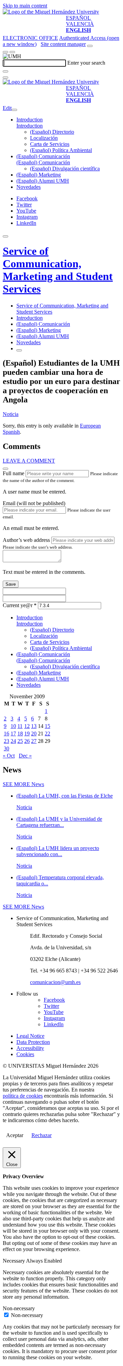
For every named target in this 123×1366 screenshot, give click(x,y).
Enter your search (86, 63)
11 (20, 726)
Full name (13, 473)
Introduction (29, 119)
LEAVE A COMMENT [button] (29, 461)
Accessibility (30, 1048)
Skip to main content (25, 6)
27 (34, 741)
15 (47, 726)
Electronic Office (30, 38)
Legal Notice (30, 1036)
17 (13, 733)
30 (6, 748)
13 (34, 726)
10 (13, 726)
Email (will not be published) (34, 503)
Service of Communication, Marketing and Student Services (58, 270)
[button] (29, 126)
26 (27, 741)
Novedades (28, 187)
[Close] (5, 469)
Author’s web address (26, 540)
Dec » (25, 756)
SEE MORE (23, 784)
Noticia (10, 414)
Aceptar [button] (14, 1135)
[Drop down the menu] (12, 52)
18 (20, 733)
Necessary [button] (14, 1261)
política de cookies (23, 1096)
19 (27, 733)
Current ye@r (20, 605)
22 (47, 733)
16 (6, 733)
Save (10, 584)
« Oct (9, 756)
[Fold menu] (14, 110)
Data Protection (33, 1042)
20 (34, 733)
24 (13, 741)
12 (27, 726)
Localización (44, 138)
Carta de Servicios (49, 144)
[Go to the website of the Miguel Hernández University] (51, 12)
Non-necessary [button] (19, 1308)
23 (6, 741)
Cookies (25, 1054)
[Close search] (5, 78)
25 (20, 741)
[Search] (5, 71)
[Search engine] (90, 46)
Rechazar (41, 1135)
